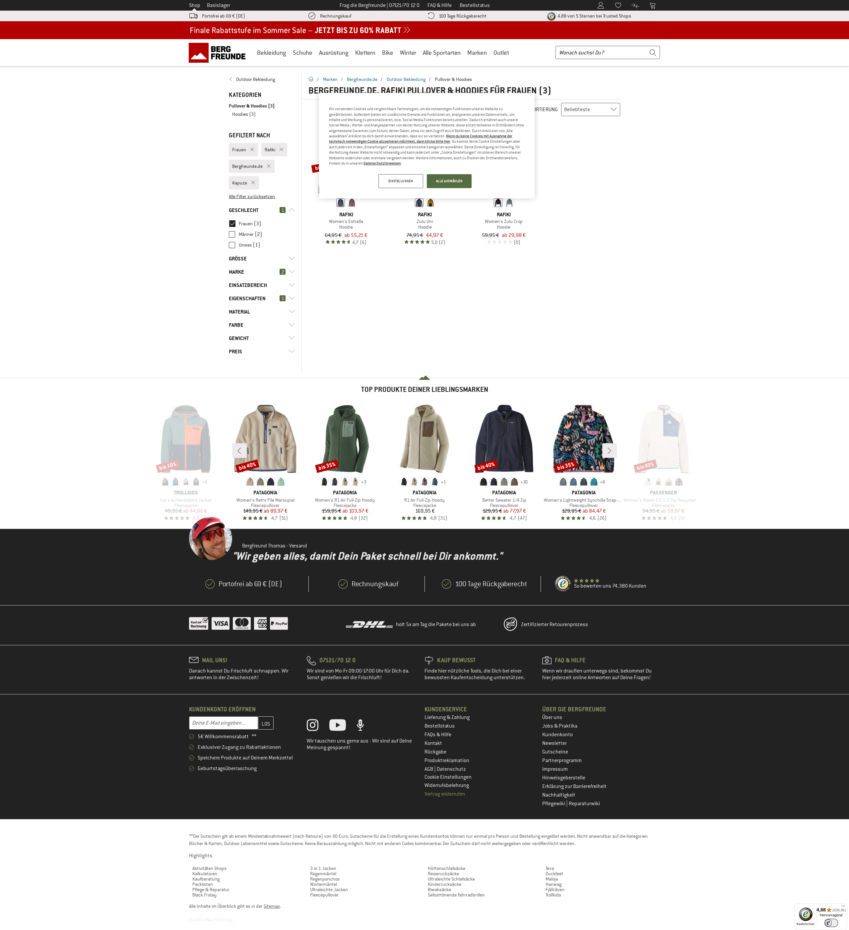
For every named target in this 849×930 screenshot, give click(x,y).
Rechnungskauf (335, 16)
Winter (408, 52)
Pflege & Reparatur (210, 890)
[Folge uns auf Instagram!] (317, 727)
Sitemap (272, 906)
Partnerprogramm (562, 760)
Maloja (552, 879)
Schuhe (302, 52)
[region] (427, 145)
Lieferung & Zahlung (447, 717)
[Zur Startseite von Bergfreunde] (219, 52)
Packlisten (202, 884)
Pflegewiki (554, 803)
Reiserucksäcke (443, 874)
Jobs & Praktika (559, 726)
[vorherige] (239, 450)
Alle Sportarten (442, 52)
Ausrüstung (334, 52)
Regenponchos (325, 879)
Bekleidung (271, 52)
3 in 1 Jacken (323, 868)
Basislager (218, 5)
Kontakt (433, 743)
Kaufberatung (206, 879)
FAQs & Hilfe (437, 734)
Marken (477, 52)
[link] (262, 79)
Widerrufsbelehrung (446, 785)
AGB (429, 769)
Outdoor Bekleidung (406, 79)
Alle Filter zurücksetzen (252, 196)
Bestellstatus (439, 726)
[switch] (831, 923)
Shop (194, 5)
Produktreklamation (446, 760)
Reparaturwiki (584, 803)
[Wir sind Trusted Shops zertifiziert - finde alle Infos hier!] (563, 584)
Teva (550, 868)
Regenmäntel (323, 874)
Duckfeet (554, 874)
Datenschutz (451, 769)
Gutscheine (555, 752)
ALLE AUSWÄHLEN (449, 181)
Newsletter (554, 743)
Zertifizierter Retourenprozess (554, 624)
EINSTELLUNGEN (400, 181)
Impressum (555, 769)
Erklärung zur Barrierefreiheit (574, 786)
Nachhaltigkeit (558, 795)
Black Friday (204, 895)
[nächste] (609, 450)
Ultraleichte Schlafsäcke (451, 879)
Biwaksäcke (439, 890)
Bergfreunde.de (362, 79)
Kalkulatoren (204, 874)
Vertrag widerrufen (444, 794)
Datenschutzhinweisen (382, 163)
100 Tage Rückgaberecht (463, 16)
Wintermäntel (323, 884)
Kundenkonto (557, 734)
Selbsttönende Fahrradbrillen (456, 895)
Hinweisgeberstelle (563, 777)
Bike (387, 52)
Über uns (552, 717)
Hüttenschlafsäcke (446, 868)
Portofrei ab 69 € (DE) (223, 16)
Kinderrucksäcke (444, 884)
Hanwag (553, 884)
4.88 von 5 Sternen (593, 16)
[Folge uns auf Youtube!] (342, 727)
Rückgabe (435, 752)
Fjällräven (555, 890)
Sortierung (544, 109)
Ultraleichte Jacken (329, 890)
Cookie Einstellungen (448, 777)
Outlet (501, 52)
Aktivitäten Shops (209, 868)
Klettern (365, 52)
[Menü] (843, 907)
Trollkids (553, 895)
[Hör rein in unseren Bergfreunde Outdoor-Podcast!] (365, 727)
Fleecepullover (324, 895)
